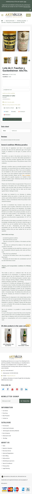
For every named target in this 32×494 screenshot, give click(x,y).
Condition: (5, 76)
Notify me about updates (13, 119)
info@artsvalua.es (10, 375)
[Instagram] (21, 389)
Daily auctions (6, 458)
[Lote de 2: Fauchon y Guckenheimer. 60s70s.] (7, 60)
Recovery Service (7, 450)
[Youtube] (12, 389)
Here (25, 1)
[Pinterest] (17, 389)
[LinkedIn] (26, 389)
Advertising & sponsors (8, 461)
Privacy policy (6, 466)
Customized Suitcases (8, 428)
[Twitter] (3, 389)
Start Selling (5, 455)
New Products (6, 415)
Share (14, 111)
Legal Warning (6, 468)
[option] (8, 338)
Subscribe (26, 401)
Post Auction (6, 425)
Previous (3, 60)
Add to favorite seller (9, 102)
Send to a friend (10, 108)
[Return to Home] (2, 21)
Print (19, 108)
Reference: (6, 74)
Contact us (5, 418)
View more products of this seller (12, 104)
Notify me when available (9, 93)
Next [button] (29, 325)
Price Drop (5, 413)
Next (29, 60)
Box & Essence (6, 433)
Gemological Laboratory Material (11, 430)
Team (4, 445)
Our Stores (5, 410)
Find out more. (26, 6)
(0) (9, 99)
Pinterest (7, 114)
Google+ (22, 111)
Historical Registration (8, 453)
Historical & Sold (7, 435)
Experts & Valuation (7, 448)
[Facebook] (8, 389)
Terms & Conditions (7, 463)
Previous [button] (27, 325)
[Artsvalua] (14, 15)
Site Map (5, 438)
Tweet (7, 111)
